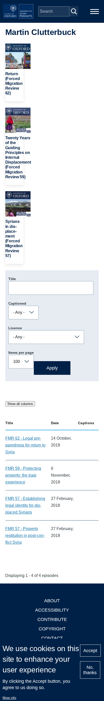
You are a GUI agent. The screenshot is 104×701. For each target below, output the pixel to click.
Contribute (52, 619)
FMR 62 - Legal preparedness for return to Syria (25, 445)
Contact (52, 638)
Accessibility (52, 610)
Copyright (52, 628)
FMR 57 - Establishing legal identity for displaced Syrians (25, 505)
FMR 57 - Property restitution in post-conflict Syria (25, 535)
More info (9, 698)
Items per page (21, 352)
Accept (90, 650)
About (52, 600)
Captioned (17, 303)
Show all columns (20, 404)
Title (12, 279)
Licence (15, 328)
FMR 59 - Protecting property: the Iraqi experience (23, 475)
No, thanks (90, 670)
